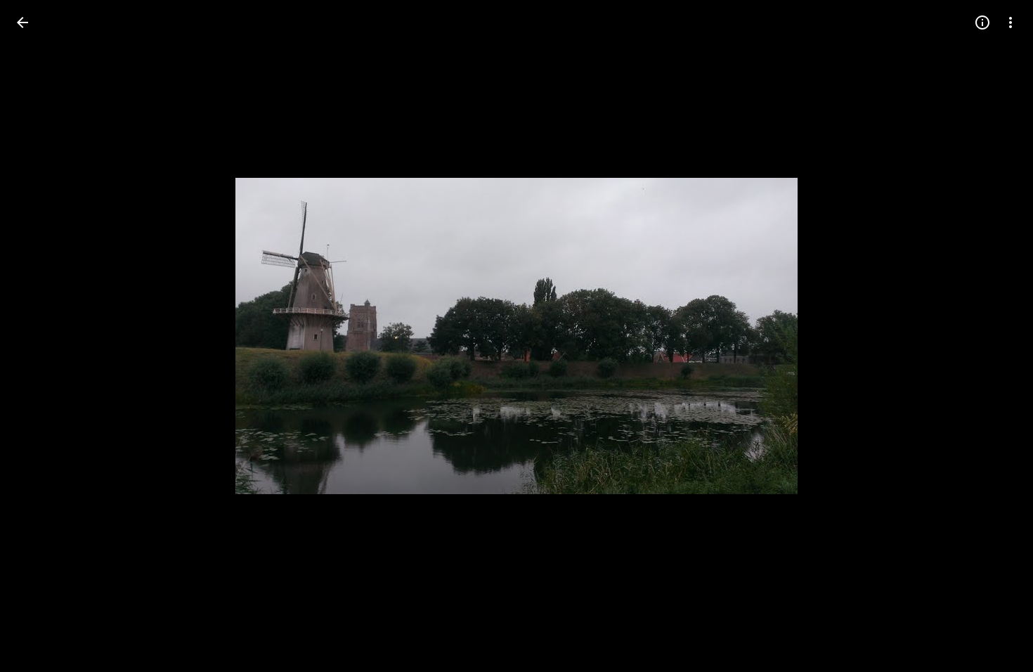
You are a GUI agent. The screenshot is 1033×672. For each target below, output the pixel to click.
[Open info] (982, 22)
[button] (39, 336)
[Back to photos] (22, 22)
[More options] (1010, 22)
